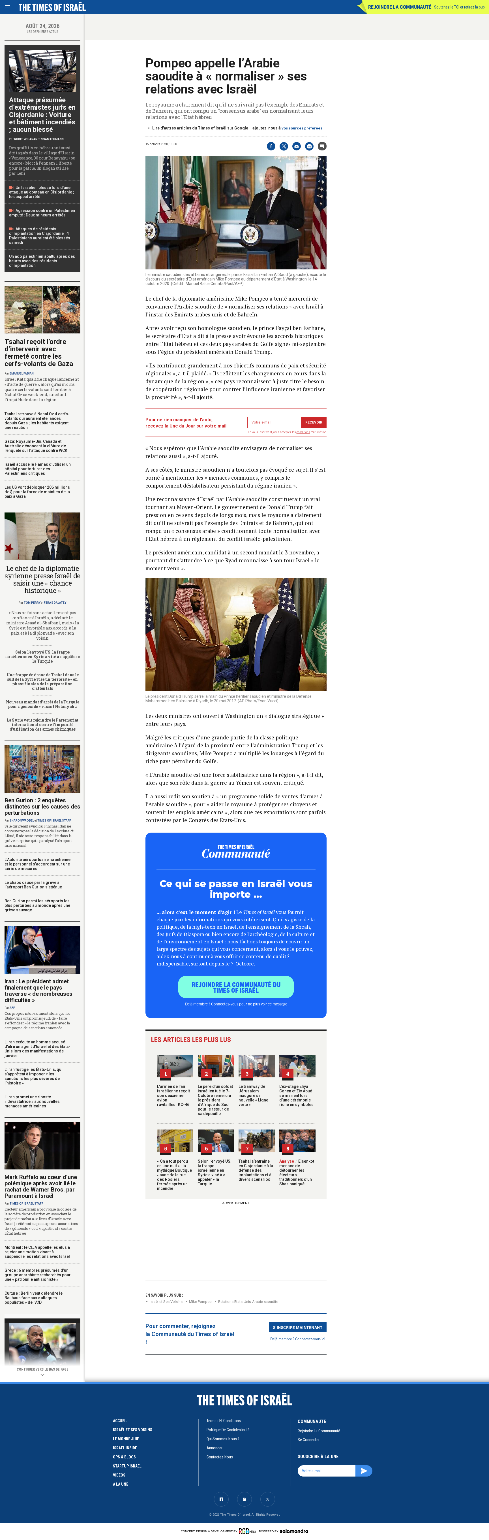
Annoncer (214, 1448)
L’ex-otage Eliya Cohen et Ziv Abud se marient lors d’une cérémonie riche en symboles (296, 1095)
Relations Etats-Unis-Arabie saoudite (248, 1301)
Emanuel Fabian (22, 373)
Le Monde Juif (126, 1439)
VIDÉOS (119, 1475)
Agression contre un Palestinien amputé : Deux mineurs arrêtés (42, 212)
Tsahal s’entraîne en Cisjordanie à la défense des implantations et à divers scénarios (256, 1170)
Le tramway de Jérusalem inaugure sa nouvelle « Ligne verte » (253, 1095)
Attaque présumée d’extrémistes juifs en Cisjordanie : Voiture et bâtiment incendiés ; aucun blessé (42, 114)
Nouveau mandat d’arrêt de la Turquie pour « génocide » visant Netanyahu (42, 704)
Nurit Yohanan (25, 139)
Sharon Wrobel (22, 820)
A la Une (120, 1484)
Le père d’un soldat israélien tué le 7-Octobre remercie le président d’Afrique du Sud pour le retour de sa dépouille (215, 1100)
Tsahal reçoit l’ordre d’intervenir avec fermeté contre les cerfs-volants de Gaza (39, 353)
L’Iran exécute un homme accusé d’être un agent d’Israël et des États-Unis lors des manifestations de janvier (37, 1049)
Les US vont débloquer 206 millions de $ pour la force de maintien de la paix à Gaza (37, 492)
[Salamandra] (294, 1531)
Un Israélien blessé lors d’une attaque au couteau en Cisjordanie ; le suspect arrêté (41, 192)
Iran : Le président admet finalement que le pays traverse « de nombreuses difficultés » (38, 990)
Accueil (120, 1420)
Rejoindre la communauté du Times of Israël (236, 987)
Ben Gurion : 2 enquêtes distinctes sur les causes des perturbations (42, 806)
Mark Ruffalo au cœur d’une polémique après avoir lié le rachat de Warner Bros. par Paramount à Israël (41, 1186)
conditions (303, 432)
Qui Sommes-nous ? (223, 1439)
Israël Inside (125, 1448)
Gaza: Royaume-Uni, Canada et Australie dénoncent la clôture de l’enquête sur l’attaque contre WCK (36, 446)
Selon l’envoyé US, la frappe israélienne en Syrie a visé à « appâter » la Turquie (214, 1172)
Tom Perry (32, 602)
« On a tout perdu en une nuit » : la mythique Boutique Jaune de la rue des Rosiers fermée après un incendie (174, 1175)
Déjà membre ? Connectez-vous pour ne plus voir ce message (236, 1003)
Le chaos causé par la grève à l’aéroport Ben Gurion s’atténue (33, 884)
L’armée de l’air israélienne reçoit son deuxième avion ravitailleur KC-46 (173, 1095)
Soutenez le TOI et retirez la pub (459, 7)
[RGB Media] (248, 1531)
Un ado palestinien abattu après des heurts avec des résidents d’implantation (42, 261)
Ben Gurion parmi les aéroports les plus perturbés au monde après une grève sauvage (37, 905)
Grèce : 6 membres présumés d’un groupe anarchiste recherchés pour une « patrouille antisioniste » (38, 1275)
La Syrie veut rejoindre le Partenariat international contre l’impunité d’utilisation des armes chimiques (42, 724)
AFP (12, 1007)
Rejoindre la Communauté (399, 7)
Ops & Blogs (124, 1457)
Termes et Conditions (224, 1420)
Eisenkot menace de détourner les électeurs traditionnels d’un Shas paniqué (296, 1172)
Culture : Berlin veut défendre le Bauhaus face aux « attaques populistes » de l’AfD (34, 1298)
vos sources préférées (302, 128)
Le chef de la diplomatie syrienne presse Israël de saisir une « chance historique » (42, 579)
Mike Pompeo (200, 1301)
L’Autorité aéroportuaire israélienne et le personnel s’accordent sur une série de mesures (37, 864)
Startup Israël (127, 1466)
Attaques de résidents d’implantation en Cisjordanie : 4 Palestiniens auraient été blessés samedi (39, 236)
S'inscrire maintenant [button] (298, 1327)
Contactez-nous (220, 1457)
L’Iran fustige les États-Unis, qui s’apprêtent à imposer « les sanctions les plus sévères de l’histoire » (34, 1076)
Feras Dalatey (55, 602)
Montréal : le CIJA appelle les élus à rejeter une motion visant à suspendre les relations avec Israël (37, 1252)
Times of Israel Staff (54, 820)
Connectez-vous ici (310, 1338)
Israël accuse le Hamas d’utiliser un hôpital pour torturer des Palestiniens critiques (38, 469)
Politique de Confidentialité (228, 1430)
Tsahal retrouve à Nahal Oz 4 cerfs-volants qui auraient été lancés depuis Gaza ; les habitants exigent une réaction (37, 421)
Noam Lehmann (52, 139)
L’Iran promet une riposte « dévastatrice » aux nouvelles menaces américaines (32, 1101)
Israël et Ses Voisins (166, 1301)
